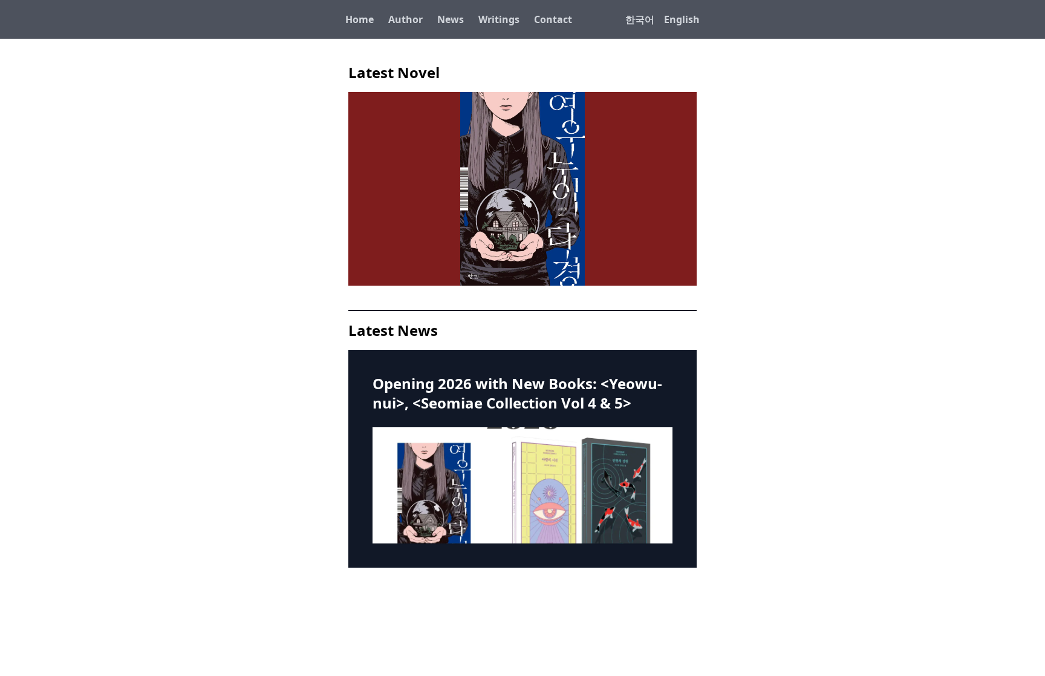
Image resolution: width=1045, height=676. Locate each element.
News (450, 19)
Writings (498, 19)
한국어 (639, 19)
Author (405, 19)
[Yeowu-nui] (522, 189)
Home (359, 19)
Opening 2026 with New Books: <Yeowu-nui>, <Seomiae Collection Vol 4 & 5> (517, 393)
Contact (553, 19)
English (682, 19)
